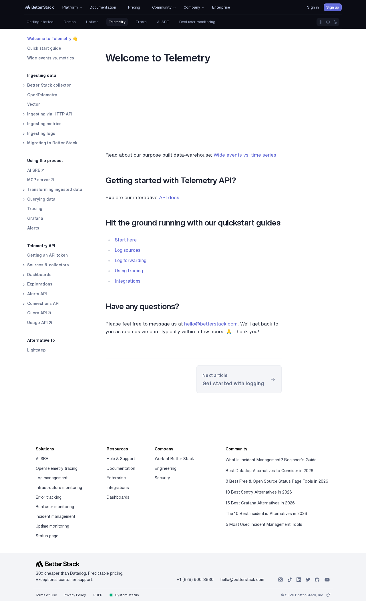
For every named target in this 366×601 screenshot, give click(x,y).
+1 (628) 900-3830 (195, 580)
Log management (51, 478)
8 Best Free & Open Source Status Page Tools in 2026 (277, 481)
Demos (70, 22)
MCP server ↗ (40, 180)
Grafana (35, 218)
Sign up (332, 7)
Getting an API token (47, 255)
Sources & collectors (47, 265)
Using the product (45, 161)
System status (126, 595)
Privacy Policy (75, 595)
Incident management (55, 516)
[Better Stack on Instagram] (280, 579)
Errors (141, 22)
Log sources (127, 250)
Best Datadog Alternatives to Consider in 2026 (269, 471)
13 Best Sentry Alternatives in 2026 (259, 492)
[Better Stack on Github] (317, 579)
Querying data (40, 199)
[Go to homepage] (39, 7)
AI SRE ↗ (35, 170)
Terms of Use (46, 595)
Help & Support (121, 459)
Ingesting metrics (43, 124)
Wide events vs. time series (245, 154)
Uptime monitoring (52, 526)
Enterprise (116, 478)
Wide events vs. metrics (50, 58)
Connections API (42, 304)
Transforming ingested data (54, 189)
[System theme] (328, 22)
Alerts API (36, 294)
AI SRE (163, 22)
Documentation (121, 468)
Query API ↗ (39, 313)
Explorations (39, 284)
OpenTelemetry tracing (56, 468)
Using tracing (129, 270)
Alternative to (41, 340)
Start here (126, 239)
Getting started (40, 22)
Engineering (165, 468)
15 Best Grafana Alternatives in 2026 (260, 503)
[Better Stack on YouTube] (327, 579)
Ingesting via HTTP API (49, 114)
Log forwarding (130, 260)
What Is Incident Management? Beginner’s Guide (271, 460)
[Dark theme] (335, 22)
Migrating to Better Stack (51, 143)
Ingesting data (41, 75)
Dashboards (38, 274)
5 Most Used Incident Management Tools (264, 524)
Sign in (313, 7)
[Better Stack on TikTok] (289, 579)
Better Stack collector (48, 85)
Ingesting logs (40, 133)
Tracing (34, 209)
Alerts (33, 228)
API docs (169, 197)
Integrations (127, 281)
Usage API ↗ (39, 323)
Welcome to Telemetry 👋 (52, 39)
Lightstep (36, 350)
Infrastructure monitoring (59, 488)
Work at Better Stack (174, 459)
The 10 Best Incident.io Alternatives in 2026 (266, 514)
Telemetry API (41, 245)
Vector (33, 104)
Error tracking (48, 497)
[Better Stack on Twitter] (308, 579)
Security (162, 478)
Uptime (92, 22)
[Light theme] (320, 22)
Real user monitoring (197, 22)
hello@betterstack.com (211, 323)
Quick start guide (44, 48)
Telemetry (117, 22)
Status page (47, 536)
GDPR (97, 595)
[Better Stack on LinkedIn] (299, 579)
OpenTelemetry (42, 95)
